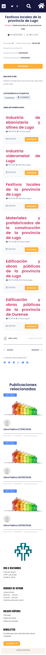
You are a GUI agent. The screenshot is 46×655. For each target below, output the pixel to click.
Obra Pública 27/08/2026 (17, 429)
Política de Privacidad (10, 621)
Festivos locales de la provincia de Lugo (23, 189)
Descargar (23, 66)
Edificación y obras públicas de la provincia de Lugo (23, 269)
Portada (8, 25)
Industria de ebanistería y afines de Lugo (23, 122)
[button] (28, 6)
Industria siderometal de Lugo (23, 155)
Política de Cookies (9, 618)
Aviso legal (7, 615)
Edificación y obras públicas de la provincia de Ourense (23, 307)
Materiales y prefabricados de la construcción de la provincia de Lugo (23, 227)
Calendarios (9, 98)
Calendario (24, 97)
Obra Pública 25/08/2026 (17, 525)
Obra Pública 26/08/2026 (17, 477)
